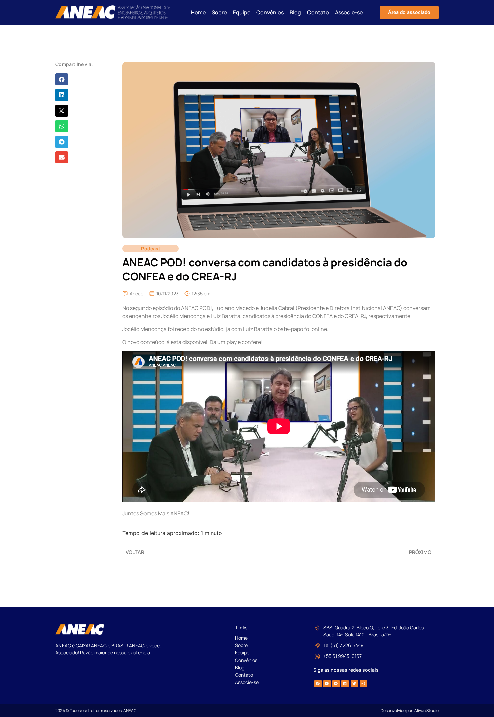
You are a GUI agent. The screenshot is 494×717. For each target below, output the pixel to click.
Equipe (241, 12)
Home (198, 12)
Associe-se (349, 12)
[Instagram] (363, 683)
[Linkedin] (345, 683)
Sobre (219, 12)
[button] (61, 79)
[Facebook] (318, 683)
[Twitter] (354, 683)
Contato (318, 12)
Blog (295, 12)
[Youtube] (327, 683)
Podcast (150, 248)
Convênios (270, 12)
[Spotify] (336, 683)
